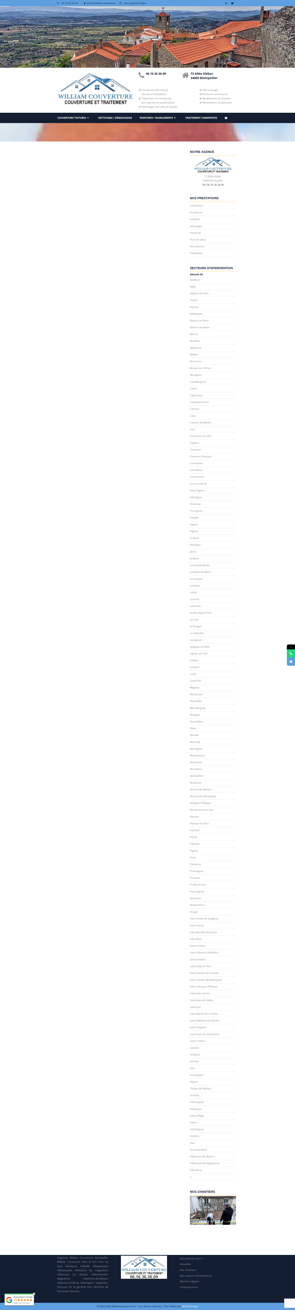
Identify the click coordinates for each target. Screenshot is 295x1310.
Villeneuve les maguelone (91, 1270)
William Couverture (68, 1262)
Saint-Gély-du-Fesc (200, 966)
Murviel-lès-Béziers (201, 789)
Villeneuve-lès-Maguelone (204, 1163)
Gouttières (196, 212)
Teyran (194, 1081)
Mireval (194, 735)
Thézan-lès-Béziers (200, 1088)
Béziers (194, 354)
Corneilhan (196, 470)
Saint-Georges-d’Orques (204, 986)
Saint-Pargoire (198, 1027)
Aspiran (194, 307)
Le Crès (194, 619)
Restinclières (197, 905)
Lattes (193, 592)
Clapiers (194, 443)
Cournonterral (198, 483)
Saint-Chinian (197, 945)
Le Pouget (195, 626)
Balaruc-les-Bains (200, 327)
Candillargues (198, 381)
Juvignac (194, 558)
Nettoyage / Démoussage (115, 118)
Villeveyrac (196, 1170)
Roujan (194, 911)
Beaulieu (195, 341)
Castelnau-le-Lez (199, 402)
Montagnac (196, 748)
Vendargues (197, 1129)
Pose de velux (198, 239)
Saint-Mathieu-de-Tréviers (205, 1020)
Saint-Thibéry (197, 1041)
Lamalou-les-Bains (200, 572)
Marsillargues (198, 708)
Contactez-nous (189, 1287)
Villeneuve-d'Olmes (68, 1282)
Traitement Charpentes (201, 118)
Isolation (195, 219)
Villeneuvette (64, 1270)
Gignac (194, 531)
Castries (194, 409)
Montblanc (196, 769)
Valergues (195, 1109)
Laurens (194, 599)
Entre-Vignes (197, 490)
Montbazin (196, 762)
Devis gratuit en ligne (135, 3)
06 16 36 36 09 (70, 3)
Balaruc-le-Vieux (199, 320)
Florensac (195, 504)
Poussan (195, 877)
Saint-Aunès (197, 925)
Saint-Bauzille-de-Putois (203, 932)
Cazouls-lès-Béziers (201, 422)
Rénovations (197, 246)
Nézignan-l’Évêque (200, 803)
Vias (192, 1143)
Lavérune (195, 606)
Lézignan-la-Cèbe (199, 646)
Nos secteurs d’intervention (196, 1275)
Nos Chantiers (188, 1270)
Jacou (193, 551)
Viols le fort (89, 1262)
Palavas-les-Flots (199, 823)
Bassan (194, 334)
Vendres (195, 1136)
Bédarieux (196, 347)
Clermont (195, 449)
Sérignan (195, 1054)
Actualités (185, 1264)
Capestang (196, 395)
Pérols (193, 837)
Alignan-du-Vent (199, 293)
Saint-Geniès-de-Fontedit (204, 973)
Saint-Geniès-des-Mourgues (206, 979)
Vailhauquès (197, 1102)
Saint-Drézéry (198, 959)
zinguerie (62, 1257)
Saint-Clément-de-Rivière (204, 952)
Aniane (194, 300)
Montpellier (196, 776)
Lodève (194, 660)
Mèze (193, 728)
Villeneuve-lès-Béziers (202, 1156)
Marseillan (196, 701)
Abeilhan (195, 279)
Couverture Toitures (71, 118)
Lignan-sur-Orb (198, 653)
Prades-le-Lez (197, 884)
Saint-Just (195, 1007)
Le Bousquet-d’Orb (201, 612)
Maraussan (196, 694)
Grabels (194, 538)
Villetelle (85, 1266)
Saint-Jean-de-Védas (201, 1000)
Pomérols (195, 864)
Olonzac (194, 816)
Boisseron (196, 361)
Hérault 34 (196, 274)
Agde (193, 286)
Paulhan (194, 830)
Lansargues (196, 578)
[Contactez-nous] (291, 662)
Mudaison (195, 782)
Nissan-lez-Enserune (201, 810)
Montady (195, 742)
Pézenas (194, 843)
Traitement (196, 253)
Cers (192, 429)
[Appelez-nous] (291, 653)
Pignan (194, 850)
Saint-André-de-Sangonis (204, 918)
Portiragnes (197, 871)
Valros (193, 1122)
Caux (193, 415)
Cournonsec (197, 477)
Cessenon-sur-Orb (200, 436)
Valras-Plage (197, 1115)
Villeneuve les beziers (72, 1274)
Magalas (194, 687)
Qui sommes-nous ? (191, 1258)
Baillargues (196, 313)
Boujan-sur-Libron (200, 368)
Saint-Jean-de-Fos (200, 993)
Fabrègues (196, 497)
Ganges (194, 517)
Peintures (195, 233)
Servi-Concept (190, 1306)
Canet (193, 388)
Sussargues (196, 1075)
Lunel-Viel (195, 680)
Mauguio (195, 714)
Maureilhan (196, 721)
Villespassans (100, 1266)
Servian (194, 1061)
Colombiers (196, 463)
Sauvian (194, 1047)
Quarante (195, 898)
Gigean (194, 524)
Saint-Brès (196, 939)
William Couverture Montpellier (89, 1257)
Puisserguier (197, 891)
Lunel (193, 674)
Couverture (196, 205)
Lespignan (196, 640)
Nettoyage (196, 226)
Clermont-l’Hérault (200, 456)
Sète (192, 1068)
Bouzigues (196, 375)
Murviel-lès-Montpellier (203, 796)
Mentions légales (189, 1281)
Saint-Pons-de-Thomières (204, 1034)
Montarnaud (197, 755)
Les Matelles (197, 633)
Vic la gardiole (77, 1287)
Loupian (194, 667)
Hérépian (195, 544)
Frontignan (196, 510)
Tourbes (194, 1095)
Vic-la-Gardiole (198, 1149)
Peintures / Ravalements (156, 118)
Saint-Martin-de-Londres (204, 1013)
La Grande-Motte (200, 565)
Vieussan (62, 1287)
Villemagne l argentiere (94, 1282)
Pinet (193, 857)
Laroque (195, 585)
